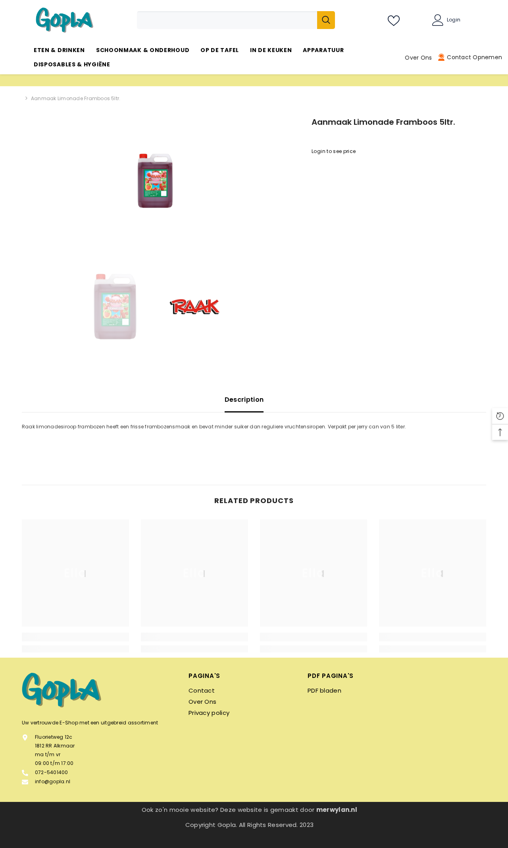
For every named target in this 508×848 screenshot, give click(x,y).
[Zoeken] (236, 20)
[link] (75, 637)
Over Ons (418, 58)
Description (244, 399)
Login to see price (334, 151)
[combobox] (227, 20)
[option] (155, 181)
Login (453, 19)
